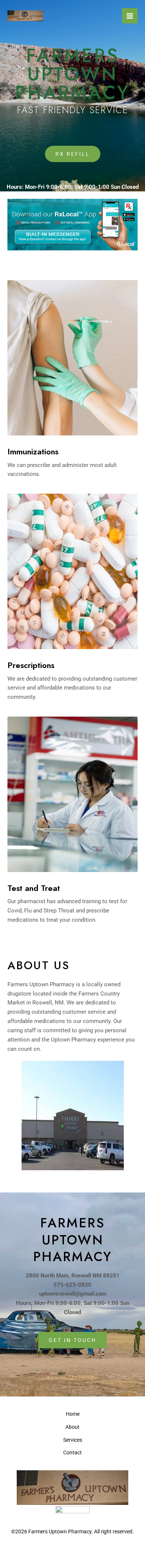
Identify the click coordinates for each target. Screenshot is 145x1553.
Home (73, 1414)
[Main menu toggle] (130, 16)
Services (72, 1440)
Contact (72, 1452)
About (72, 1427)
